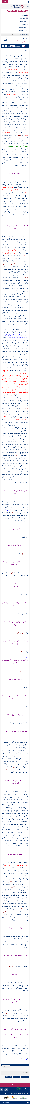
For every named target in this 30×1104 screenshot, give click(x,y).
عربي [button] (25, 1)
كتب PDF (23, 15)
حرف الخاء (15, 35)
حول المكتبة (23, 21)
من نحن (6, 1084)
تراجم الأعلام (22, 30)
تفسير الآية (25, 1076)
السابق (8, 1066)
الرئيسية (25, 35)
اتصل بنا (11, 1084)
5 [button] (24, 46)
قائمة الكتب (23, 24)
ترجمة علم (16, 1076)
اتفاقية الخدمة (17, 1084)
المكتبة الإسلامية (16, 11)
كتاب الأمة (22, 18)
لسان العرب (21, 35)
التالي (4, 1066)
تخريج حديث (8, 1076)
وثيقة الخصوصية (25, 1084)
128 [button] (13, 46)
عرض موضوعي (22, 27)
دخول (4, 1)
